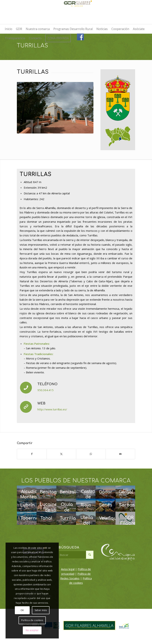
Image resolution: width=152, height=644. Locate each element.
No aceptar (32, 630)
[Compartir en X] (61, 454)
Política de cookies (32, 620)
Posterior (85, 107)
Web (41, 403)
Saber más (41, 610)
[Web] (26, 407)
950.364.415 (45, 390)
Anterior (25, 107)
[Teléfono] (26, 388)
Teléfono (47, 384)
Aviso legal (68, 569)
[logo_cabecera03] (76, 12)
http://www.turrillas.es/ (52, 409)
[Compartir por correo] (120, 454)
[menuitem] (8, 29)
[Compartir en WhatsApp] (90, 454)
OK (22, 610)
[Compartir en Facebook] (32, 454)
